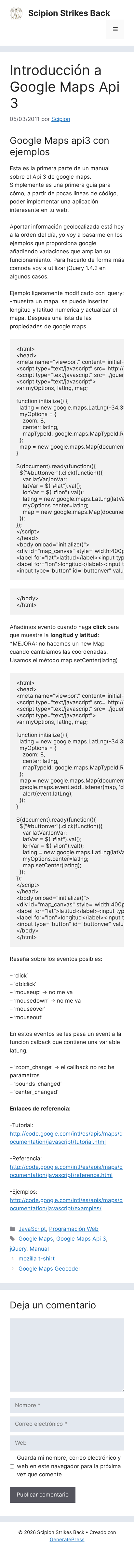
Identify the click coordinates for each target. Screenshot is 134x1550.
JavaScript (32, 1229)
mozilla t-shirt (37, 1258)
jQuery (18, 1248)
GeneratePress (67, 1539)
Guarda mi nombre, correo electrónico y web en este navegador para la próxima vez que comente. (69, 1466)
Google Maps (36, 1238)
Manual (39, 1248)
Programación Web (74, 1229)
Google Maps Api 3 (81, 1238)
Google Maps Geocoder (49, 1268)
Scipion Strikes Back (69, 13)
